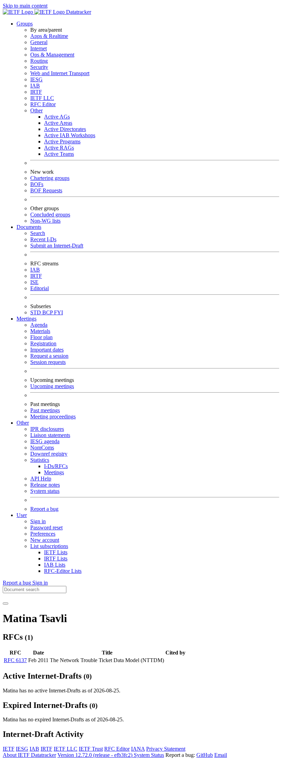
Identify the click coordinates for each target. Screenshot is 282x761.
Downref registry (48, 454)
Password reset (46, 527)
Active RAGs (59, 148)
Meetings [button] (26, 319)
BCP (48, 312)
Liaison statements (50, 435)
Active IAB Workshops (69, 135)
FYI (58, 312)
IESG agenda (44, 441)
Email (220, 755)
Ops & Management (52, 55)
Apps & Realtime (49, 36)
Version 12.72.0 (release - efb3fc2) (95, 755)
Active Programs (62, 141)
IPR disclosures (47, 429)
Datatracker (78, 12)
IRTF (36, 92)
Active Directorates (65, 129)
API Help (40, 478)
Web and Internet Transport (59, 73)
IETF (8, 749)
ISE (34, 282)
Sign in (38, 521)
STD (36, 312)
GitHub (204, 755)
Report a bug (44, 509)
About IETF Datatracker (29, 755)
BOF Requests (46, 190)
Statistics (39, 460)
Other (36, 110)
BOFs (36, 184)
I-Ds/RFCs (56, 466)
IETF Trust (91, 749)
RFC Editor (43, 104)
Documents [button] (29, 227)
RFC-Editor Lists (63, 571)
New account (44, 540)
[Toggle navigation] (5, 603)
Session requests (48, 362)
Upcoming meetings (52, 386)
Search (37, 233)
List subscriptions (49, 546)
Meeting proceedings (53, 416)
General (38, 42)
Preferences (42, 534)
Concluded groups (50, 214)
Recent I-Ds (43, 239)
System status (44, 491)
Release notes (45, 485)
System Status (149, 755)
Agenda (38, 325)
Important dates (47, 350)
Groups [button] (25, 24)
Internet (38, 48)
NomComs (42, 447)
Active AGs (57, 117)
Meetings (54, 472)
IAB (35, 86)
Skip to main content (25, 6)
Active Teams (59, 154)
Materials (40, 331)
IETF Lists (55, 552)
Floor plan (41, 337)
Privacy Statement (165, 749)
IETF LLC (42, 98)
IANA (138, 749)
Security (39, 67)
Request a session (49, 356)
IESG (36, 79)
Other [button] (23, 423)
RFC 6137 (15, 660)
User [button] (22, 515)
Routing (39, 61)
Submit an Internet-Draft (56, 245)
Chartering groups (49, 178)
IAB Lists (54, 565)
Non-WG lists (45, 221)
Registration (43, 343)
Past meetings (45, 410)
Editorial (39, 288)
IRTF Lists (55, 558)
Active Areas (58, 123)
